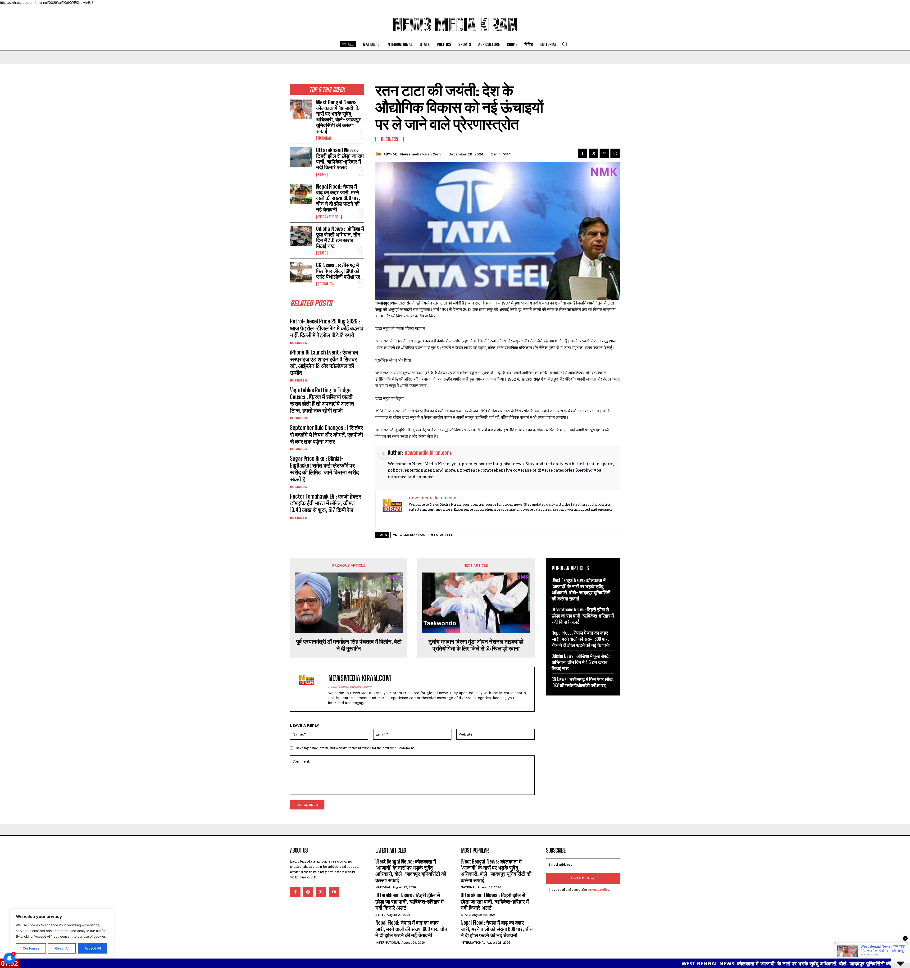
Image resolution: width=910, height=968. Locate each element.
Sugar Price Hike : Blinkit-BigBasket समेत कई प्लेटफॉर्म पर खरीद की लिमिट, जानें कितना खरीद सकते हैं (324, 468)
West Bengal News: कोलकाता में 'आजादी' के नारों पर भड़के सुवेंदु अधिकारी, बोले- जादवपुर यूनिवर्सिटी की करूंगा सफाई (700, 963)
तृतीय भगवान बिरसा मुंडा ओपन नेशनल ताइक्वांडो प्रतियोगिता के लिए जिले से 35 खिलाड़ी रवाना (475, 645)
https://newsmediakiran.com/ (350, 686)
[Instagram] (308, 892)
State (322, 175)
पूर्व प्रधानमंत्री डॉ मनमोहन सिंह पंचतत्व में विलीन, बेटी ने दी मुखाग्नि (348, 645)
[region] (61, 934)
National (325, 138)
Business (298, 342)
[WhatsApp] (615, 153)
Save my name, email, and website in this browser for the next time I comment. (355, 748)
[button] (564, 44)
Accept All (93, 948)
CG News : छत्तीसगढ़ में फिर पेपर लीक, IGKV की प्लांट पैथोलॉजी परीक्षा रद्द (338, 271)
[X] (593, 153)
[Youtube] (334, 892)
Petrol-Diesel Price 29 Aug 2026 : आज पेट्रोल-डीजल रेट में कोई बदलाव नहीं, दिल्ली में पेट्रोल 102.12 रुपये (327, 328)
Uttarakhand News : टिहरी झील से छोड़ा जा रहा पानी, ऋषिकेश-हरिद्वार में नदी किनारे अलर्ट (340, 159)
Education (325, 284)
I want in (580, 878)
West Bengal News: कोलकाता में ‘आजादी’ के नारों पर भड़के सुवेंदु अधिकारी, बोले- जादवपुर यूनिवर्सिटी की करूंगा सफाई (338, 116)
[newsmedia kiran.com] (379, 154)
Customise (31, 948)
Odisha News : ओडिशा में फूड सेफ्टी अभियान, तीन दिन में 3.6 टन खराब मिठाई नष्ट (340, 237)
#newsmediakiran (409, 535)
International (329, 217)
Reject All (62, 948)
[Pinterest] (604, 153)
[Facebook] (582, 153)
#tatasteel (442, 535)
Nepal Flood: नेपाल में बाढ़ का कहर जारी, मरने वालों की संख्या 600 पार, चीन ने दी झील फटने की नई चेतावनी (338, 198)
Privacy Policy (598, 889)
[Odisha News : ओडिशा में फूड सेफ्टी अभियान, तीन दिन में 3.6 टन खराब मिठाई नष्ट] (301, 236)
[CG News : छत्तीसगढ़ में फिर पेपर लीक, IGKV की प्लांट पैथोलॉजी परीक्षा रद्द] (301, 272)
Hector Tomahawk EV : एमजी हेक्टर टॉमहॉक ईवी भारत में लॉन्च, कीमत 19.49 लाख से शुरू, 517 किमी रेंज (325, 503)
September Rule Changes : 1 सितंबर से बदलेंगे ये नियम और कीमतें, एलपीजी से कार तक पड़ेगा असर (326, 434)
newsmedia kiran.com (420, 154)
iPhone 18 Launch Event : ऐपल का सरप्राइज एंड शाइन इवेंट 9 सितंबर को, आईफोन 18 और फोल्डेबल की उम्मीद (324, 362)
